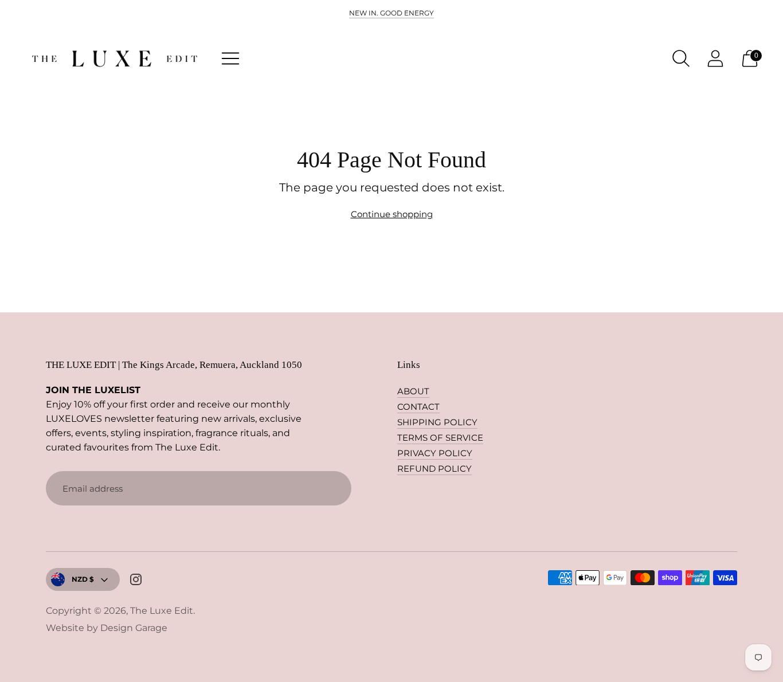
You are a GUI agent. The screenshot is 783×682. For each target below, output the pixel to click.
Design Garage (133, 627)
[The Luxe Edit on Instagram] (136, 581)
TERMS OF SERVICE (440, 437)
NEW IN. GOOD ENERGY (391, 13)
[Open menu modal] (230, 58)
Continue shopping (392, 214)
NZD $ (83, 579)
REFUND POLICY (434, 468)
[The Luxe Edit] (114, 59)
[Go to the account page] (715, 58)
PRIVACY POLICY (434, 453)
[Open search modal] (681, 58)
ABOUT (413, 391)
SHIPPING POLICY (437, 422)
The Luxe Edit (161, 610)
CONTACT (418, 406)
